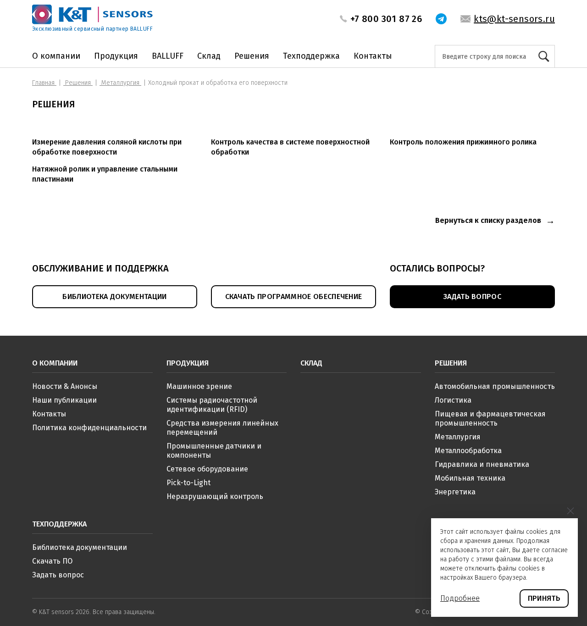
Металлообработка (468, 450)
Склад (209, 56)
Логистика (453, 400)
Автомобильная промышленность (495, 386)
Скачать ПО (52, 561)
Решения (251, 56)
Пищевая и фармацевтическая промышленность (490, 418)
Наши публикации (64, 400)
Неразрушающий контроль (214, 496)
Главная (44, 83)
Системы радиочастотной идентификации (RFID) (211, 405)
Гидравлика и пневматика (482, 464)
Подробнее (460, 598)
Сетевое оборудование (207, 469)
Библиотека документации (79, 547)
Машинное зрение (199, 386)
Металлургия (120, 83)
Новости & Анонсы (64, 386)
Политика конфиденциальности (89, 427)
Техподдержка (311, 56)
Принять (544, 598)
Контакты (373, 56)
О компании (56, 56)
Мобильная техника (470, 478)
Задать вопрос (58, 575)
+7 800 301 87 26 (386, 19)
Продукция (116, 56)
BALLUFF (167, 56)
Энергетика (455, 492)
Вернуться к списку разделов (488, 220)
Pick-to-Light (188, 482)
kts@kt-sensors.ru (514, 19)
